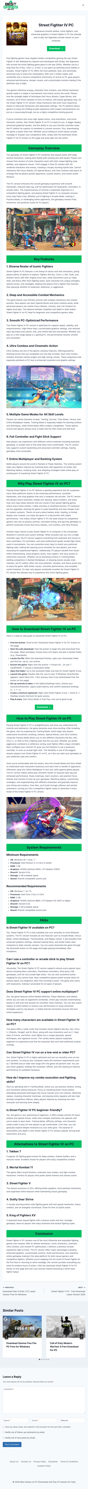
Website (64, 1420)
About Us (14, 1461)
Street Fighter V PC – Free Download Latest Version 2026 (68, 1291)
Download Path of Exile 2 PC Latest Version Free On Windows (19, 1291)
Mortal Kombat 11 (21, 1167)
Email (35, 1420)
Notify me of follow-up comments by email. (25, 1432)
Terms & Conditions (69, 1461)
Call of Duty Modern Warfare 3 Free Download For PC (64, 1346)
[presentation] (22, 1327)
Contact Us (26, 1461)
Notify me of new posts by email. (20, 1438)
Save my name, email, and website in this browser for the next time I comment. (38, 1427)
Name (7, 1420)
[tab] (39, 1359)
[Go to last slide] (6, 1336)
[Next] (81, 1336)
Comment (9, 1389)
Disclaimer (53, 1461)
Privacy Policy (39, 1461)
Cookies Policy (44, 1466)
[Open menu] (83, 5)
